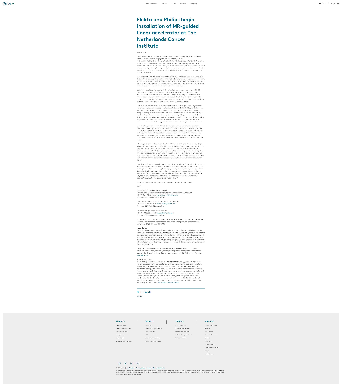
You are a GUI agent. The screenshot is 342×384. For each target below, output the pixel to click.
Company (193, 4)
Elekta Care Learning (151, 335)
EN (320, 4)
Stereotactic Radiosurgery (123, 328)
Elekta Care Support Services (154, 328)
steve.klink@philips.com (165, 213)
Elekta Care (149, 325)
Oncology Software (121, 331)
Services (174, 4)
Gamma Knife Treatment (182, 331)
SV (324, 4)
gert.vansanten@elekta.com (167, 195)
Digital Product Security (211, 347)
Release (139, 296)
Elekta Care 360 (150, 331)
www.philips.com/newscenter (168, 283)
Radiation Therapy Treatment (183, 335)
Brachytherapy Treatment (182, 328)
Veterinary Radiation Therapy (124, 341)
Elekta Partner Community (153, 341)
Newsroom (208, 341)
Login (333, 4)
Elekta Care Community (152, 338)
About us (207, 328)
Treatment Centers (180, 338)
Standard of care (151, 4)
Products (164, 4)
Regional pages (209, 354)
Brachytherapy (120, 335)
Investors (207, 338)
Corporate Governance (211, 335)
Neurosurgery (120, 338)
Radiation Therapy (121, 325)
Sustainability (209, 331)
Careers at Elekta (210, 344)
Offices (207, 351)
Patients (183, 4)
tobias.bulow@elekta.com (166, 204)
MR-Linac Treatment (181, 325)
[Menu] (338, 3)
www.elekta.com (143, 255)
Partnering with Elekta (211, 325)
